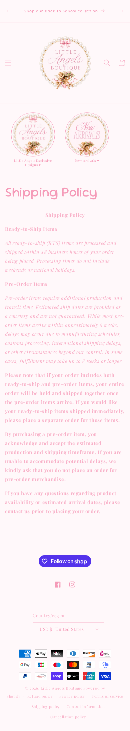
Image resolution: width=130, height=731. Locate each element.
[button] (8, 62)
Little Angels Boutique (61, 688)
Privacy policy (72, 696)
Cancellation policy (68, 716)
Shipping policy (46, 706)
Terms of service (107, 696)
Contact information (86, 706)
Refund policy (40, 696)
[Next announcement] (122, 11)
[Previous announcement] (7, 11)
